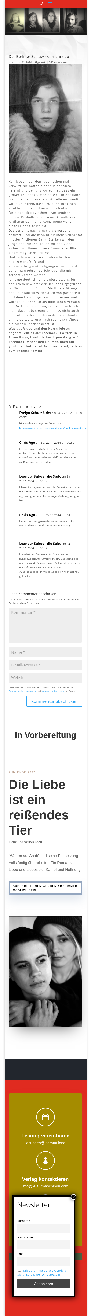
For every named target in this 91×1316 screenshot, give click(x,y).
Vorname (23, 1221)
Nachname (25, 1237)
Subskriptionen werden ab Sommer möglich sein (45, 888)
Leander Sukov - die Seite (40, 476)
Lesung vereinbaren (45, 1135)
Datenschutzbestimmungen (22, 690)
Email (21, 1254)
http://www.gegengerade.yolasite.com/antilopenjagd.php (52, 428)
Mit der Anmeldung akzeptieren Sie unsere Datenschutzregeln (43, 1272)
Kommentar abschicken (54, 701)
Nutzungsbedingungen (52, 690)
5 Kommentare (58, 62)
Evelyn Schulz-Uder (35, 413)
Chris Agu (27, 442)
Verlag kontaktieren (45, 1179)
